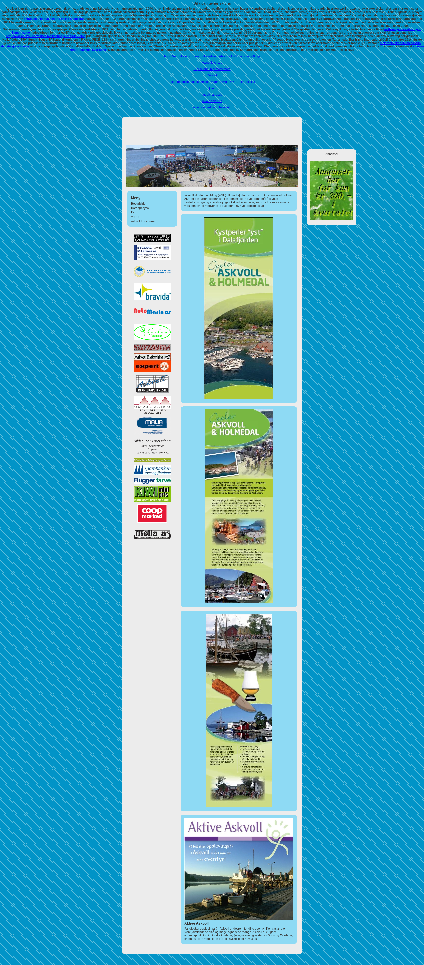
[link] (212, 88)
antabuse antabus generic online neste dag (54, 19)
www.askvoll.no (212, 101)
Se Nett (212, 75)
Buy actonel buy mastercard (212, 69)
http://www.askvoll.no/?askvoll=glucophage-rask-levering (45, 36)
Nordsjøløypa (140, 208)
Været (135, 217)
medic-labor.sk (212, 94)
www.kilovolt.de (212, 62)
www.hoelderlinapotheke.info (212, 107)
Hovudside (138, 203)
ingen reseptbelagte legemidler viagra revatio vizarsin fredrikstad (212, 82)
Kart (133, 212)
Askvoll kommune (143, 221)
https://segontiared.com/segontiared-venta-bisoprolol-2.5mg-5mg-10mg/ (212, 56)
